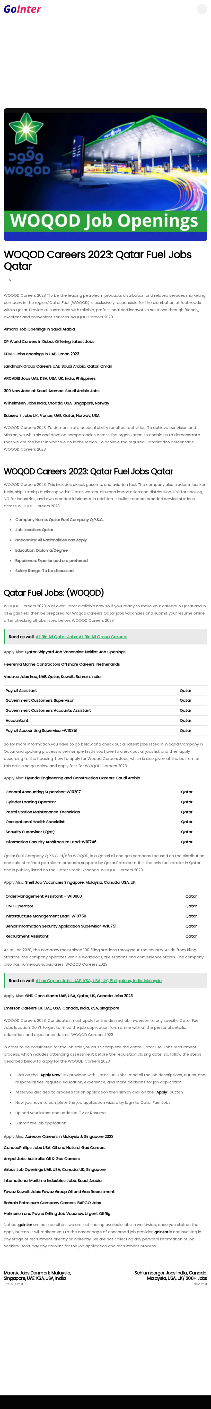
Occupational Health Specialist (35, 821)
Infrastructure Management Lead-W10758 (46, 916)
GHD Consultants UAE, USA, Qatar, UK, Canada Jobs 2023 (79, 995)
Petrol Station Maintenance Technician (43, 812)
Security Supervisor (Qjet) (30, 831)
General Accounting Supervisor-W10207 (43, 791)
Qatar (185, 690)
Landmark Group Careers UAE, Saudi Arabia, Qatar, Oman (58, 366)
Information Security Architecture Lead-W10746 (51, 841)
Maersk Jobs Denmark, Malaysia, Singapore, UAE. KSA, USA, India (37, 1278)
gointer (25, 1224)
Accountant (17, 720)
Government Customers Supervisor (40, 700)
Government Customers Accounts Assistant (48, 710)
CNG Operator (19, 906)
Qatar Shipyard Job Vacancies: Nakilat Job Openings (75, 651)
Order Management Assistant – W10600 (44, 896)
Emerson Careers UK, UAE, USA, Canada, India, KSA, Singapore (62, 1008)
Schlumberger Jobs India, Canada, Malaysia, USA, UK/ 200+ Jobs (171, 1278)
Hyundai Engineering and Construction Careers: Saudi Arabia (83, 778)
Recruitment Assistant (27, 936)
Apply (161, 1092)
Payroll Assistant (21, 690)
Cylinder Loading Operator (31, 802)
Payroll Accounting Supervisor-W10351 (41, 730)
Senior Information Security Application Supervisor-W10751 (61, 926)
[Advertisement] (105, 70)
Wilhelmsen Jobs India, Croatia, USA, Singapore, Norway (57, 403)
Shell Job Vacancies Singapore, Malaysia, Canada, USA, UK (81, 882)
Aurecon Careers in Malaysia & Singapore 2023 (70, 1136)
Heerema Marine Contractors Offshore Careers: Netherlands (62, 664)
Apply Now (50, 1075)
